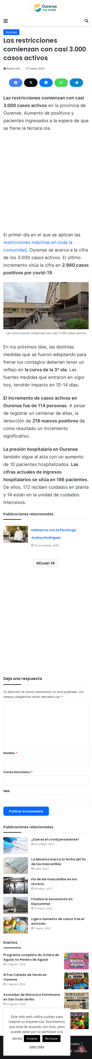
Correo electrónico (18, 772)
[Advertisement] (46, 184)
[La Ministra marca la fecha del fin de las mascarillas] (15, 865)
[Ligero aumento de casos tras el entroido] (15, 925)
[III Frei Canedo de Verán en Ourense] (76, 981)
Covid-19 (47, 563)
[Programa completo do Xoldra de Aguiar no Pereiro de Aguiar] (76, 961)
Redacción (13, 68)
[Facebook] (15, 82)
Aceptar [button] (32, 1038)
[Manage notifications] (81, 1049)
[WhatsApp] (61, 82)
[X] (31, 82)
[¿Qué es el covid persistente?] (15, 845)
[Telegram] (76, 82)
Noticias (11, 32)
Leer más (36, 1046)
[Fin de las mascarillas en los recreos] (15, 885)
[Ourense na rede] (46, 8)
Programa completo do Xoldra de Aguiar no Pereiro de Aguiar (31, 957)
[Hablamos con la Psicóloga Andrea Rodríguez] (15, 534)
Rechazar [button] (51, 1038)
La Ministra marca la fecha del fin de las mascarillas (58, 861)
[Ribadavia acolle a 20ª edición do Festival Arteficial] (76, 1020)
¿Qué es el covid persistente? (55, 839)
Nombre (10, 753)
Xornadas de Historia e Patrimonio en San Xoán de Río (31, 997)
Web (6, 791)
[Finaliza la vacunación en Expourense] (15, 905)
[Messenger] (46, 82)
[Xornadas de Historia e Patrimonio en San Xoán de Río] (76, 1000)
